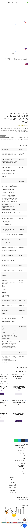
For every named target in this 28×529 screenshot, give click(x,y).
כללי (23, 139)
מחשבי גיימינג (22, 452)
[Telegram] (19, 440)
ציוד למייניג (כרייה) (21, 447)
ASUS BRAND (11, 58)
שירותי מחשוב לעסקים (20, 445)
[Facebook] (26, 440)
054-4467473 (21, 501)
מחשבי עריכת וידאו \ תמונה (15, 139)
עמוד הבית (25, 58)
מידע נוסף (18, 393)
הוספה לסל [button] (18, 421)
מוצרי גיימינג (22, 453)
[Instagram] (23, 440)
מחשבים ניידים (18, 58)
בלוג (24, 458)
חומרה (23, 457)
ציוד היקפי (23, 448)
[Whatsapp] (16, 440)
